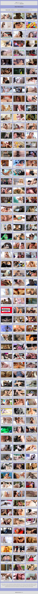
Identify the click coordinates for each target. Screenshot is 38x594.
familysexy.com (17, 592)
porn (16, 2)
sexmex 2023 (22, 3)
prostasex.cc (13, 9)
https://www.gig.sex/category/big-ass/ (23, 9)
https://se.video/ (8, 9)
